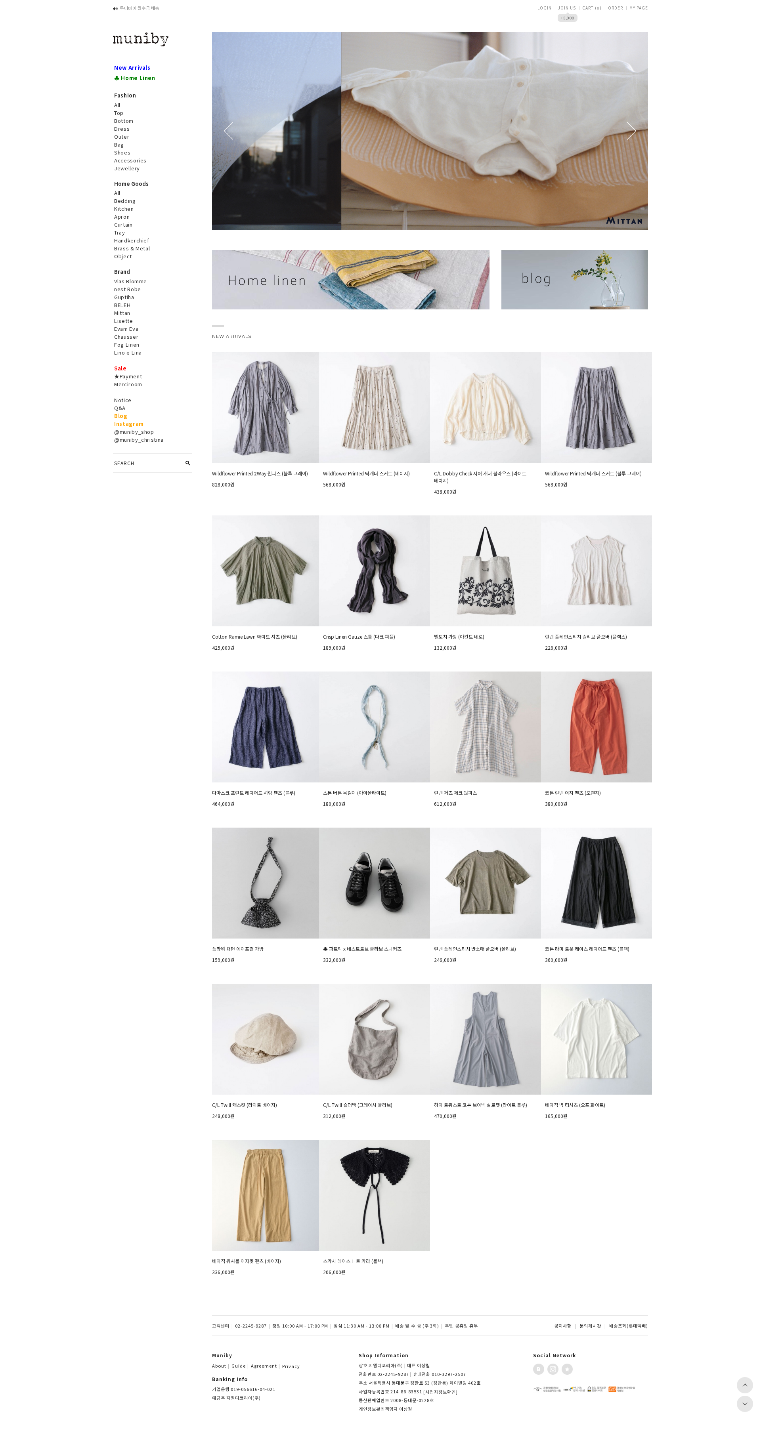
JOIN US (567, 8)
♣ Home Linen (134, 78)
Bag (119, 144)
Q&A (120, 408)
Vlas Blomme (130, 281)
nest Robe (127, 289)
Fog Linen (127, 344)
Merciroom (128, 384)
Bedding (125, 200)
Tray (119, 232)
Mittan (122, 313)
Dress (122, 128)
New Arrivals (132, 67)
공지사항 (563, 1325)
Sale (120, 368)
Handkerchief (131, 240)
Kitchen (124, 208)
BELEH (122, 305)
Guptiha (124, 297)
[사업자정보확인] (440, 1392)
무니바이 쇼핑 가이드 (139, 8)
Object (123, 256)
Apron (122, 216)
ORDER (615, 8)
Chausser (126, 336)
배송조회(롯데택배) (628, 1325)
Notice (123, 400)
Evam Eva (126, 328)
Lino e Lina (128, 352)
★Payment (128, 376)
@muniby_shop (134, 431)
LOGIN (544, 8)
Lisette (123, 320)
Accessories (130, 160)
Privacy (291, 1365)
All (117, 105)
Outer (121, 136)
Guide (240, 1365)
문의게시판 (590, 1325)
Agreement (265, 1365)
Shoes (122, 152)
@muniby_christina (139, 439)
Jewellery (127, 168)
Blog (121, 416)
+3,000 (568, 17)
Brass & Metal (132, 248)
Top (119, 112)
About (220, 1365)
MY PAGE (638, 8)
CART (592, 8)
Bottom (124, 120)
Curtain (123, 224)
